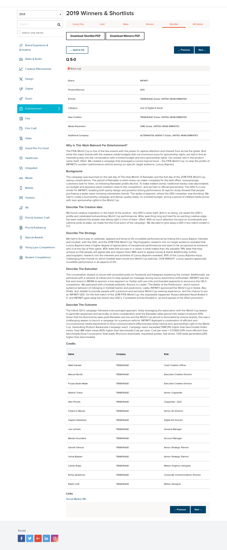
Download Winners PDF (125, 36)
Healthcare (31, 158)
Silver (126, 24)
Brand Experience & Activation (33, 47)
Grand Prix (78, 24)
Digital (29, 88)
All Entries (198, 24)
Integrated (31, 168)
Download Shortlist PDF (85, 36)
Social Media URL (76, 499)
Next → (202, 50)
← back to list (77, 50)
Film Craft (31, 128)
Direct (28, 98)
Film (27, 118)
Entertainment (33, 108)
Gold (102, 24)
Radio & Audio (33, 59)
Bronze (150, 24)
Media (28, 178)
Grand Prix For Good (37, 148)
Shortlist (174, 24)
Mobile (29, 188)
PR (26, 207)
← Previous (184, 50)
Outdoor (30, 197)
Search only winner (33, 32)
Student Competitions (38, 257)
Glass (28, 138)
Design (29, 78)
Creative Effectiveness (38, 69)
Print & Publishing (35, 227)
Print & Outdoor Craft (37, 217)
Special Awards (34, 237)
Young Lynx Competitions (40, 247)
